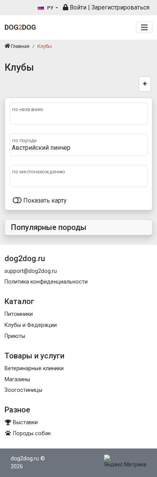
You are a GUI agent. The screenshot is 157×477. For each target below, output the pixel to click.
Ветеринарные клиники (34, 368)
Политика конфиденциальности (46, 282)
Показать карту (44, 200)
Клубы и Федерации (31, 325)
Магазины (17, 379)
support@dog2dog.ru (31, 271)
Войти (77, 7)
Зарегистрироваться (120, 7)
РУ (50, 8)
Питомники (19, 314)
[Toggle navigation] (144, 27)
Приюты (15, 336)
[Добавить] (145, 84)
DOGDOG (20, 27)
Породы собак (31, 433)
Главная (19, 46)
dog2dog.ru (25, 458)
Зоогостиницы (23, 390)
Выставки (24, 422)
